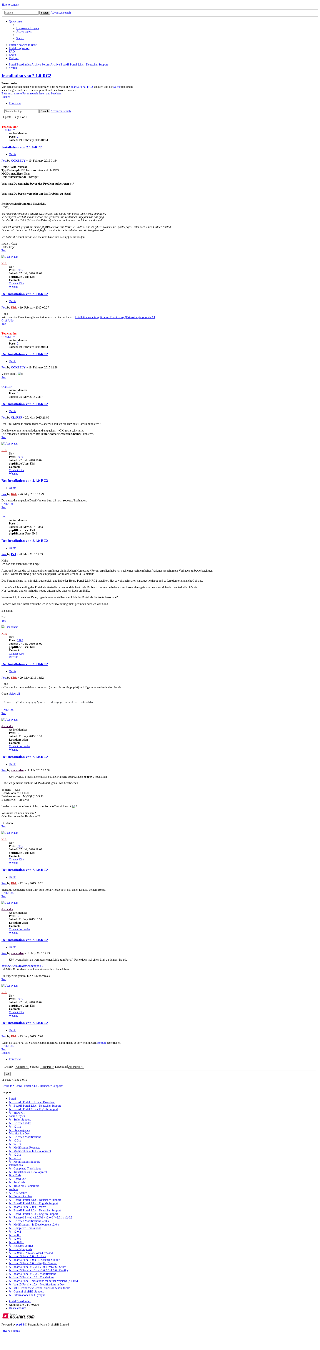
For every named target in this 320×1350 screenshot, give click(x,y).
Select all (14, 693)
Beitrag (101, 1042)
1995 (20, 270)
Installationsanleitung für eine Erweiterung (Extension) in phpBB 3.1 (115, 317)
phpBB (20, 1324)
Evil (3, 516)
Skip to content (10, 4)
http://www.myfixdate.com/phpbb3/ (22, 965)
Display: (9, 1066)
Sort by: (35, 1066)
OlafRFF (6, 386)
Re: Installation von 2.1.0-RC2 (24, 294)
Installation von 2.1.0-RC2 (26, 75)
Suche (117, 86)
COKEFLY (8, 130)
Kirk (4, 263)
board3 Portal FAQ (82, 86)
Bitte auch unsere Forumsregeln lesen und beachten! (31, 93)
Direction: (61, 1066)
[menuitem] (27, 28)
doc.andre (7, 726)
